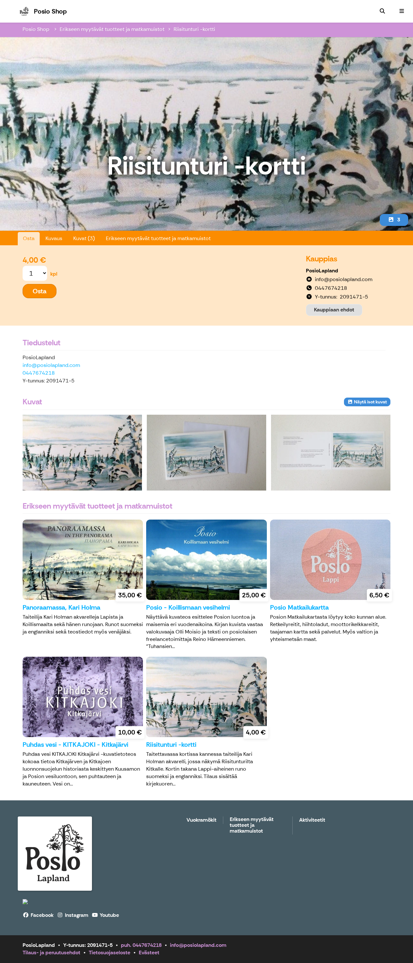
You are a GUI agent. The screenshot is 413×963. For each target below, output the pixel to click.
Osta (29, 238)
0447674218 (39, 373)
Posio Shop (37, 29)
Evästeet (149, 952)
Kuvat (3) (84, 238)
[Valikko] (402, 11)
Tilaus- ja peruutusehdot (51, 952)
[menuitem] (382, 11)
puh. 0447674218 (141, 945)
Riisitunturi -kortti (194, 29)
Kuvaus (53, 238)
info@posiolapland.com (51, 365)
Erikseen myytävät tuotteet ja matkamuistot (112, 29)
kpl (53, 273)
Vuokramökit (201, 820)
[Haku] (382, 11)
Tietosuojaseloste (109, 952)
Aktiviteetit (312, 820)
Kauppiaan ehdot (334, 309)
